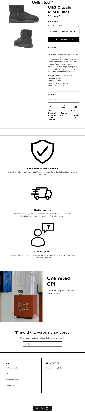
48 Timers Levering (12, 368)
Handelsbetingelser (12, 380)
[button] (37, 408)
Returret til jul (10, 385)
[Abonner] (59, 344)
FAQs (7, 374)
